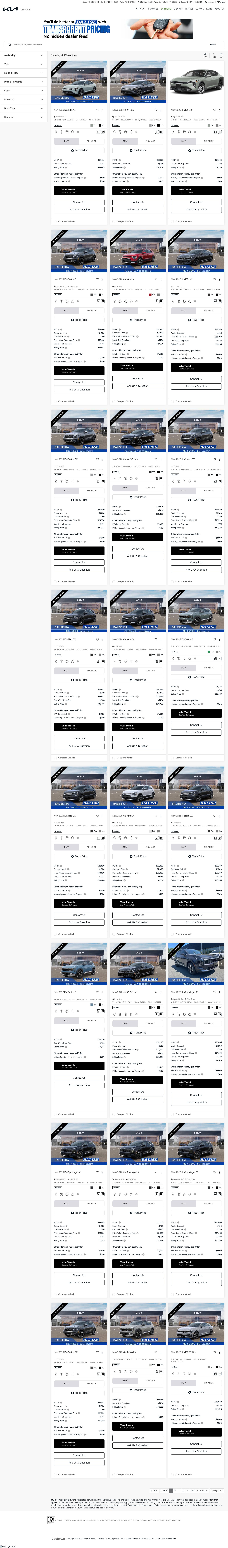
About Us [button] (219, 9)
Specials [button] (178, 9)
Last (203, 1491)
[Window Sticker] (102, 132)
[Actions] (102, 110)
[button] (104, 81)
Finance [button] (189, 9)
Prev (165, 1491)
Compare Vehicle (66, 221)
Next (194, 1491)
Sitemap (94, 1539)
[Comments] (98, 132)
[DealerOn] (58, 1539)
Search (213, 45)
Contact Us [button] (79, 202)
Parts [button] (209, 9)
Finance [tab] (92, 141)
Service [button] (200, 9)
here (111, 1508)
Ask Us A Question (79, 209)
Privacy (101, 1539)
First (155, 1491)
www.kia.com (171, 1539)
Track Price (81, 150)
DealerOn (86, 1539)
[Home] (136, 9)
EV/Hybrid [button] (166, 9)
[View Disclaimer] (78, 132)
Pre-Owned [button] (152, 9)
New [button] (142, 9)
